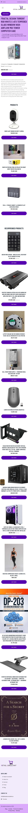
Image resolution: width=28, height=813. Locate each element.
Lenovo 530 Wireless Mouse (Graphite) (14, 410)
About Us (5, 779)
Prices (4, 784)
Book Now (6, 13)
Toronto (4, 1)
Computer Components (19, 64)
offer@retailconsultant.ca (22, 1)
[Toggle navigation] (2, 8)
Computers (10, 64)
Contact (10, 809)
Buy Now (14, 74)
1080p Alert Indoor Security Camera (14, 131)
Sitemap (18, 810)
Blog (4, 787)
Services (5, 782)
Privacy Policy (11, 810)
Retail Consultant (7, 776)
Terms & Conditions (18, 809)
